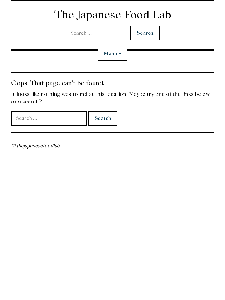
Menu (110, 53)
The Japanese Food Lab (112, 14)
